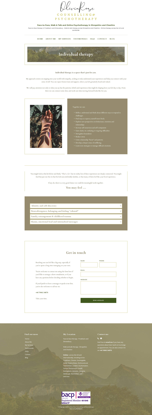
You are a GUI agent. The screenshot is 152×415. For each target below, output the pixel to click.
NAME (83, 261)
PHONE (101, 261)
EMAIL (83, 270)
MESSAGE (84, 279)
